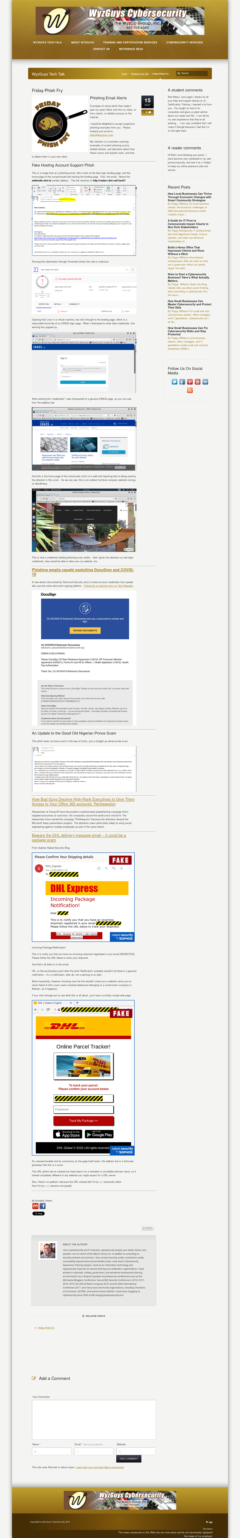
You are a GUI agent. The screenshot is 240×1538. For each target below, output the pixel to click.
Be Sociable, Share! (42, 1200)
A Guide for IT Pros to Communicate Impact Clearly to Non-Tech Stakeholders (188, 224)
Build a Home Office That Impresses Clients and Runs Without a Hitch (186, 250)
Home (124, 73)
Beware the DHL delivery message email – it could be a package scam (79, 837)
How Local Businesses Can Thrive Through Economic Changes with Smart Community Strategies (190, 197)
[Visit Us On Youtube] (197, 384)
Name (36, 1444)
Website (121, 1444)
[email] (35, 1206)
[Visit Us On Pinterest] (190, 384)
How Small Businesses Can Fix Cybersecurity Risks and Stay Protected (188, 331)
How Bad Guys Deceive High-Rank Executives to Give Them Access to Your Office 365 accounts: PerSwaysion (83, 801)
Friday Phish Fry (47, 90)
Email (89, 1444)
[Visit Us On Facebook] (182, 384)
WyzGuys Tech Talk (139, 73)
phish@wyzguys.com (101, 135)
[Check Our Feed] (190, 392)
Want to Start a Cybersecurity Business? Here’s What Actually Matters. (188, 277)
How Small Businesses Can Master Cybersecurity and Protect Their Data (190, 304)
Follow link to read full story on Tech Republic (108, 586)
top (210, 1522)
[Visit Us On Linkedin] (205, 384)
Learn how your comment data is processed (100, 1467)
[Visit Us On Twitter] (174, 384)
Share (148, 1228)
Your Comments (41, 1396)
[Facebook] (43, 1206)
